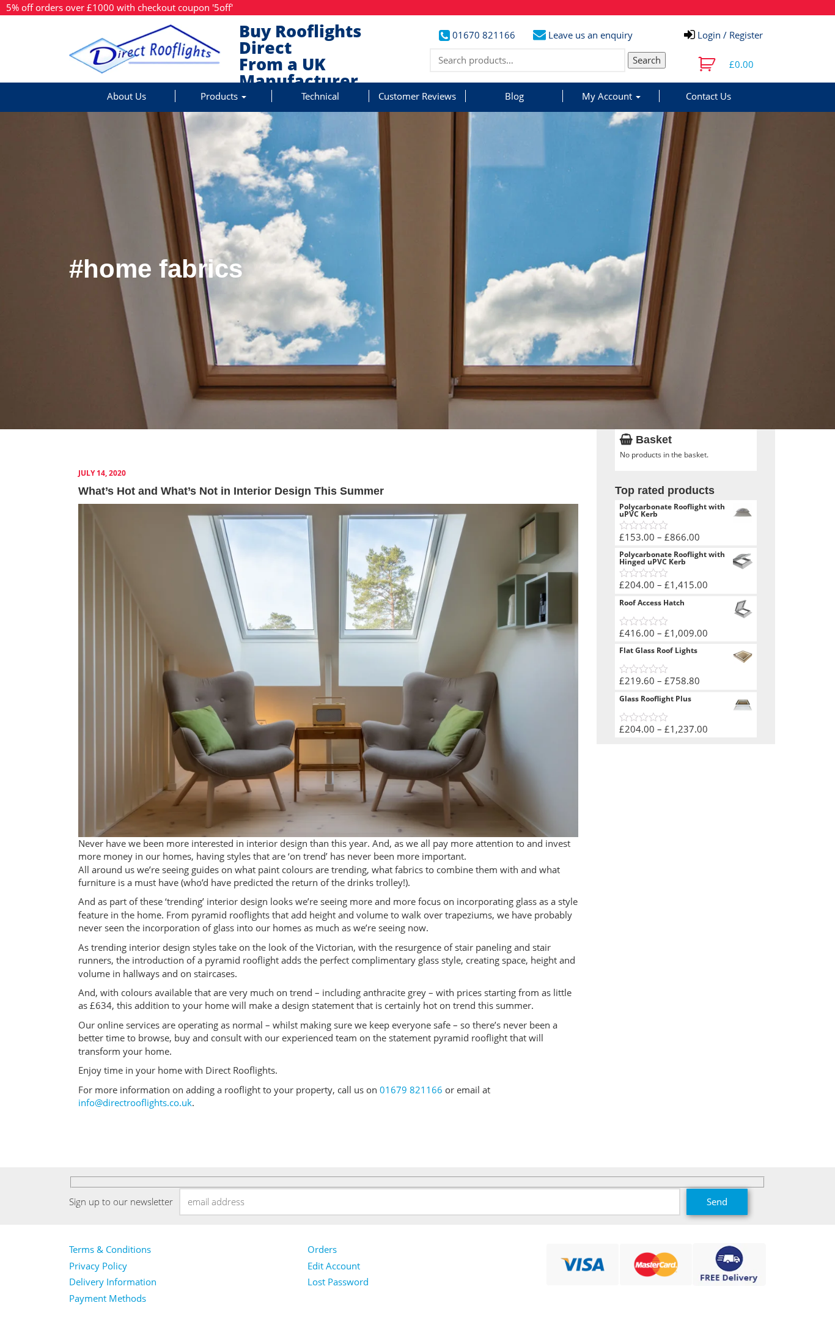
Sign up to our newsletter (121, 1201)
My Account (608, 96)
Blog (514, 96)
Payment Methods (107, 1298)
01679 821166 (411, 1090)
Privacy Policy (98, 1266)
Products (220, 96)
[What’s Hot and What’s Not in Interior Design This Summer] (328, 669)
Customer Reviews (417, 96)
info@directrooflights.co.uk (135, 1102)
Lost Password (338, 1282)
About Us (126, 96)
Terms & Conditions (110, 1249)
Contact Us (708, 96)
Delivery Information (112, 1282)
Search (647, 60)
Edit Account (333, 1266)
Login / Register (729, 35)
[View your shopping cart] (708, 64)
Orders (322, 1249)
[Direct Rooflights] (149, 48)
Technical (320, 96)
